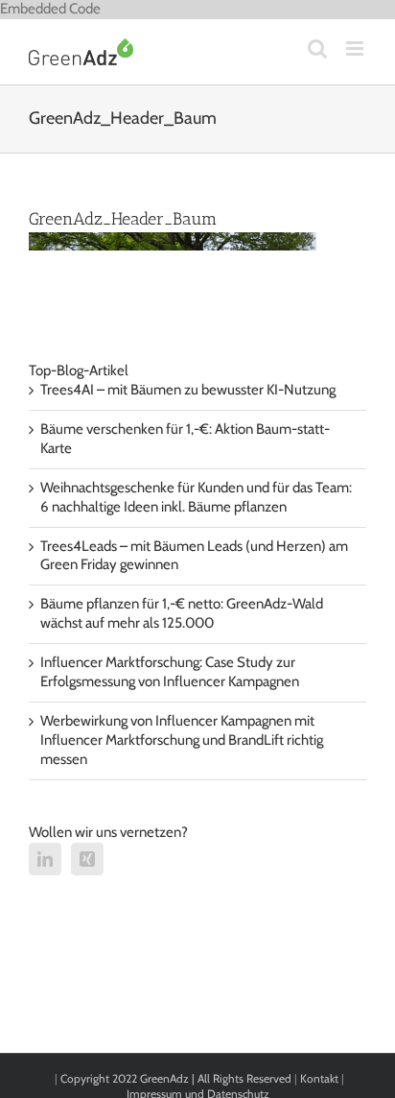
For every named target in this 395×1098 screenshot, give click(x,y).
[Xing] (87, 859)
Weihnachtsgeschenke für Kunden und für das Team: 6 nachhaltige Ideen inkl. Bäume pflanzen (196, 497)
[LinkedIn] (45, 859)
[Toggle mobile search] (317, 48)
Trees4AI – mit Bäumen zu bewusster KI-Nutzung (188, 389)
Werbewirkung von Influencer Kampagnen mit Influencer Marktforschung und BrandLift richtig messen (181, 740)
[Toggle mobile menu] (356, 48)
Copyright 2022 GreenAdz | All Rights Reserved (177, 1078)
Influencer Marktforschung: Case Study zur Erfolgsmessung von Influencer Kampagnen (169, 672)
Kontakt (319, 1078)
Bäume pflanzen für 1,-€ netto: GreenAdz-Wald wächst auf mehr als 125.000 (181, 613)
